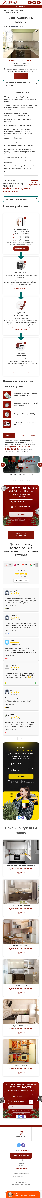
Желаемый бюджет (22, 507)
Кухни (15, 11)
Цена (7, 435)
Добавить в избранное (21, 1173)
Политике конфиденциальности (21, 519)
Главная (6, 11)
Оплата (32, 435)
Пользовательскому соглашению (17, 520)
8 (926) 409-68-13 (22, 240)
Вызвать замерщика (21, 288)
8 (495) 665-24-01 (22, 237)
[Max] (22, 818)
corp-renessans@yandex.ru (21, 1160)
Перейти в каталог (21, 370)
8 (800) (21, 1150)
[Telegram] (19, 818)
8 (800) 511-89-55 (22, 234)
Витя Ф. (13, 714)
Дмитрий (13, 615)
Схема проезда (21, 1168)
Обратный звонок (21, 1155)
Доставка (20, 435)
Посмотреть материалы (21, 535)
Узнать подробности (34, 183)
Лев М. (12, 640)
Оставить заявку (21, 248)
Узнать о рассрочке (21, 329)
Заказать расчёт (21, 76)
